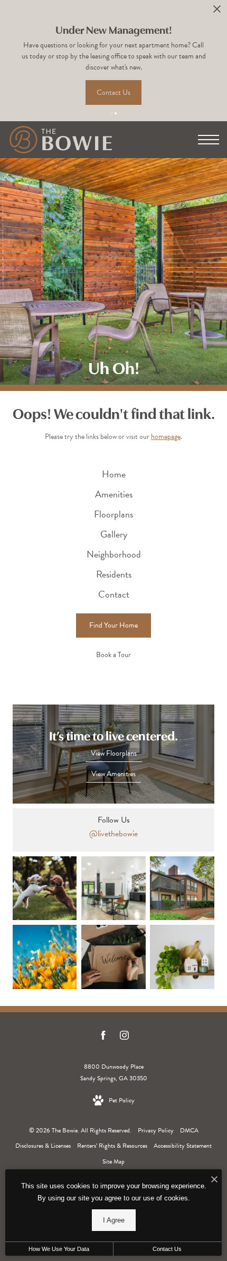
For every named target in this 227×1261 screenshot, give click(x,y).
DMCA (189, 1130)
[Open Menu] (208, 139)
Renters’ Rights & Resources (112, 1145)
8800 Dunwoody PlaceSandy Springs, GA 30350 (113, 1072)
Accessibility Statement (183, 1145)
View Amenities (113, 773)
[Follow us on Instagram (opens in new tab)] (124, 1037)
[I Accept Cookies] (214, 1180)
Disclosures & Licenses (43, 1145)
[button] (111, 113)
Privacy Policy (156, 1130)
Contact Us (167, 1249)
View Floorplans (114, 753)
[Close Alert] (217, 12)
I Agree (114, 1220)
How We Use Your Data (59, 1249)
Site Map (113, 1161)
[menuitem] (114, 474)
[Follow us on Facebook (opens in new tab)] (103, 1037)
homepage (166, 436)
